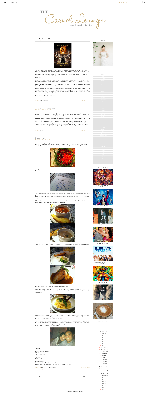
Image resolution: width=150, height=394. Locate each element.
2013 (103, 343)
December (104, 347)
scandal (103, 146)
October (104, 351)
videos (103, 156)
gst (103, 112)
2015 (103, 339)
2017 (103, 335)
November (104, 349)
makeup (103, 118)
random (103, 140)
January (104, 375)
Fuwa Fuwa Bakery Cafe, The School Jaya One (102, 320)
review (46, 100)
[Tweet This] (83, 100)
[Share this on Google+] (86, 100)
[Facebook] (119, 2)
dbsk (103, 95)
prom (103, 137)
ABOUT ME (14, 2)
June (104, 359)
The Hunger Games (43, 38)
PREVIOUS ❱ (84, 376)
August (104, 355)
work (41, 130)
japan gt (103, 116)
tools (103, 148)
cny (103, 89)
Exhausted (102, 324)
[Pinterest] (124, 2)
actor (103, 76)
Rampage (102, 301)
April (104, 363)
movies (42, 100)
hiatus (103, 114)
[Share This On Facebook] (81, 100)
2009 (103, 381)
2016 (103, 337)
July (104, 357)
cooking (103, 93)
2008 (103, 383)
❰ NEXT (40, 376)
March (104, 365)
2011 (103, 377)
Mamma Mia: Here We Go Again (101, 263)
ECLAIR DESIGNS (78, 391)
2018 (103, 333)
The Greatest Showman (102, 205)
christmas (103, 87)
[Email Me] (126, 2)
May (104, 361)
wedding (103, 161)
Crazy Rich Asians (102, 243)
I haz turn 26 (41, 138)
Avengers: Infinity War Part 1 (101, 186)
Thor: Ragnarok (102, 282)
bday (41, 369)
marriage (103, 121)
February (104, 373)
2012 (103, 345)
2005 (103, 389)
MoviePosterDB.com (49, 95)
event (103, 104)
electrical (103, 99)
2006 (102, 387)
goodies (103, 110)
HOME (4, 2)
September (104, 353)
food (44, 369)
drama (103, 97)
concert (103, 91)
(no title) (102, 224)
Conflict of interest (45, 108)
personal (103, 133)
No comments (53, 99)
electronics (103, 101)
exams (103, 106)
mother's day (103, 123)
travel (103, 150)
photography (103, 135)
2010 (103, 379)
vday (103, 154)
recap (103, 142)
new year (103, 129)
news (103, 131)
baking (103, 80)
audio (103, 78)
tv (103, 152)
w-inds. (103, 158)
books (103, 85)
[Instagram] (121, 2)
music (103, 127)
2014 (103, 341)
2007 (102, 385)
